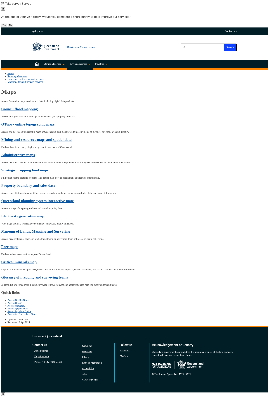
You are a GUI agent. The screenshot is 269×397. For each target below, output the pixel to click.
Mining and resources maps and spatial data (36, 140)
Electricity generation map (22, 216)
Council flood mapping (19, 109)
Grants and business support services (25, 79)
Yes (4, 25)
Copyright (87, 346)
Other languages (90, 380)
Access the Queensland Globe (22, 314)
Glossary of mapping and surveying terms (34, 277)
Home (10, 73)
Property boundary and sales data (28, 185)
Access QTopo (14, 303)
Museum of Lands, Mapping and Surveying (35, 231)
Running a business (17, 76)
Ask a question (41, 351)
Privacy (85, 357)
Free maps (9, 247)
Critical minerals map (19, 262)
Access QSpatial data (17, 308)
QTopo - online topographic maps (28, 124)
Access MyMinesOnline (19, 311)
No (10, 25)
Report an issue (41, 356)
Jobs (84, 374)
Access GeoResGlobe (18, 300)
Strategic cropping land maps (24, 170)
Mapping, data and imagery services (25, 82)
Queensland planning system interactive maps (37, 201)
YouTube (124, 356)
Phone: (48, 362)
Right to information (92, 363)
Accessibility (88, 368)
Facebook (125, 351)
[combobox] (202, 47)
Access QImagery (16, 305)
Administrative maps (18, 155)
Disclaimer (87, 352)
